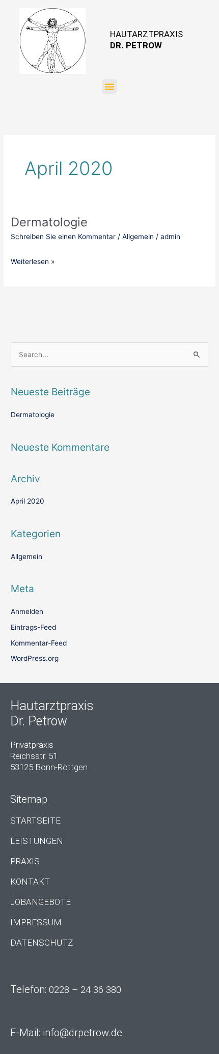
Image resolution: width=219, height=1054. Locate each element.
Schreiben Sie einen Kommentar (63, 236)
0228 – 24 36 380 (85, 990)
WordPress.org (35, 658)
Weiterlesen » (32, 259)
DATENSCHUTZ (41, 943)
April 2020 (27, 501)
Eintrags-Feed (33, 627)
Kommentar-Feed (39, 643)
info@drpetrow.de (82, 1033)
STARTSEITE (35, 820)
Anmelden (27, 611)
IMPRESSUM (36, 922)
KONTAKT (30, 881)
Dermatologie (49, 222)
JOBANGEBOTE (40, 902)
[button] (109, 86)
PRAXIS (25, 861)
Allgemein (138, 236)
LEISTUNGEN (36, 841)
